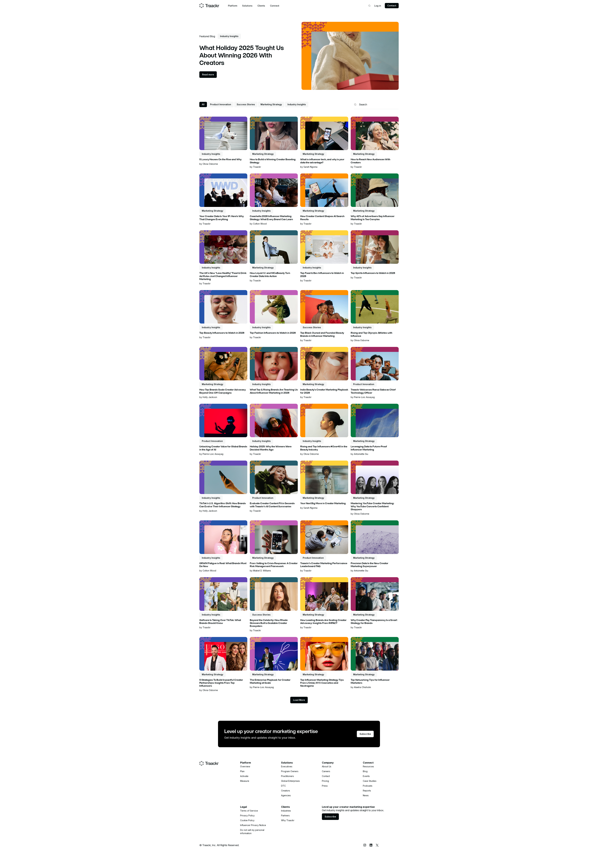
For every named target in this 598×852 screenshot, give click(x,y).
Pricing (325, 781)
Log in (377, 5)
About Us (326, 766)
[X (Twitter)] (377, 845)
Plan (242, 771)
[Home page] (209, 5)
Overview (245, 766)
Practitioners (287, 776)
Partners (285, 815)
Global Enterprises (290, 781)
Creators (285, 790)
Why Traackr (287, 820)
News (366, 795)
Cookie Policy (247, 820)
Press (325, 785)
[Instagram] (365, 845)
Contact (391, 5)
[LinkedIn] (371, 845)
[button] (232, 5)
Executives (286, 766)
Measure (244, 781)
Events (366, 776)
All (203, 104)
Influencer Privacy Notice (253, 825)
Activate (244, 776)
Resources (368, 766)
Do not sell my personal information (252, 832)
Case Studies (369, 781)
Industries (286, 810)
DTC (283, 785)
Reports (367, 790)
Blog (365, 771)
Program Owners (289, 771)
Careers (326, 771)
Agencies (286, 795)
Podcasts (367, 785)
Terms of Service (249, 810)
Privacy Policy (247, 815)
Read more (208, 74)
